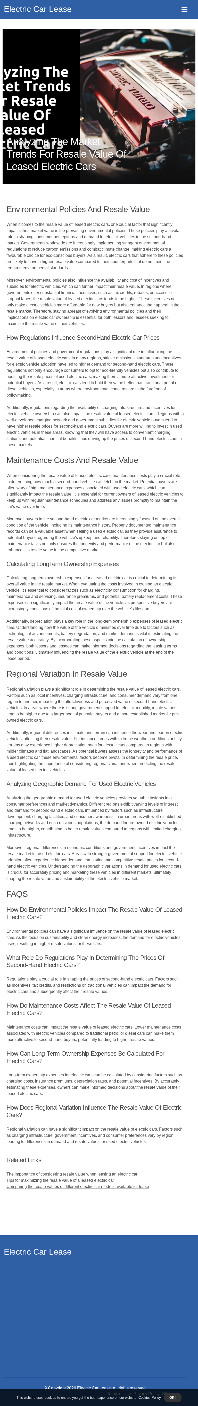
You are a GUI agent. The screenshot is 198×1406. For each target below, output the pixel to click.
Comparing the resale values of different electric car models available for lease (77, 1186)
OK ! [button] (172, 1398)
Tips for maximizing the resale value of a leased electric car (60, 1180)
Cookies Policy (149, 1398)
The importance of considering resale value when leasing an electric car (71, 1174)
